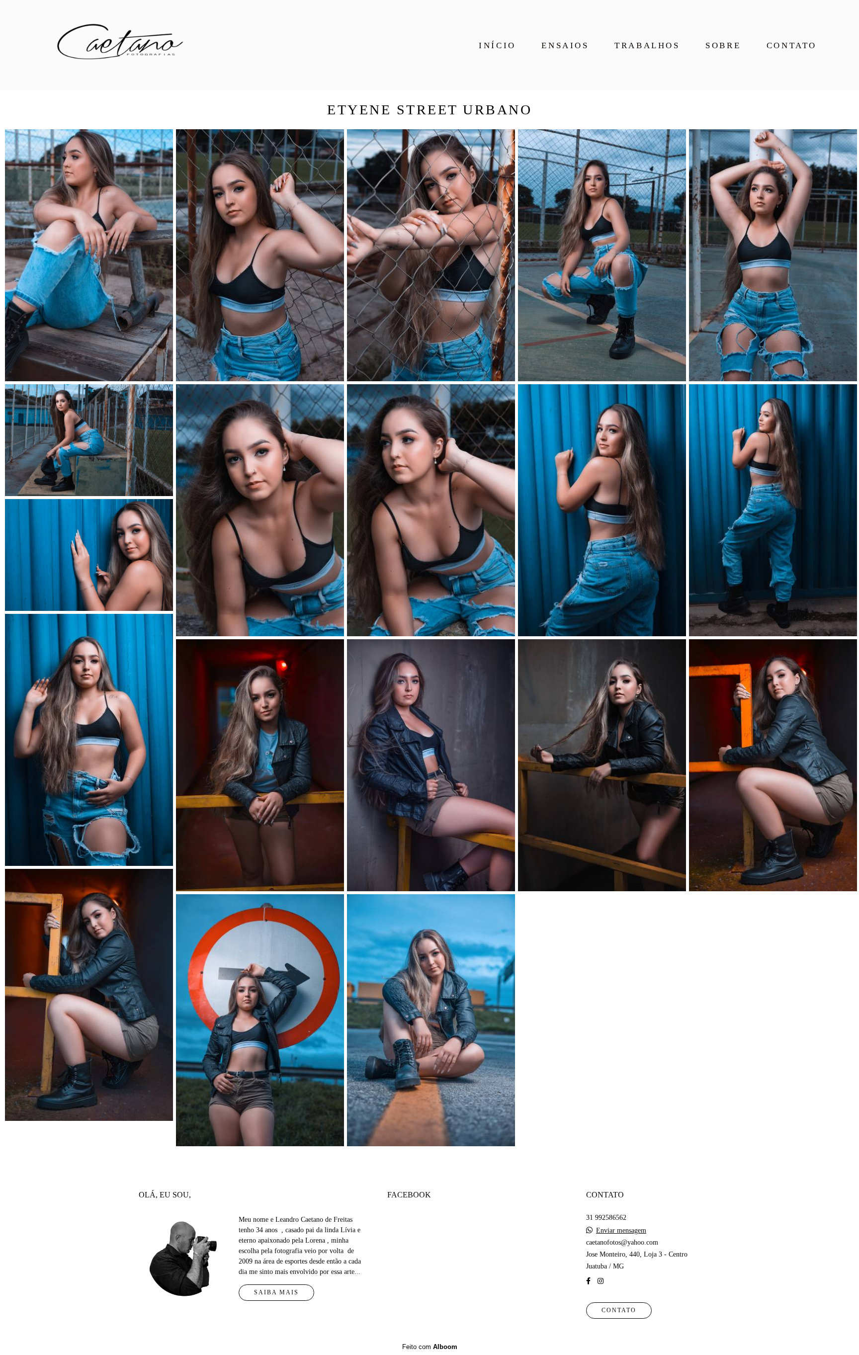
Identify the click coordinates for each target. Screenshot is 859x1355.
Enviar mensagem (621, 1230)
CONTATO (792, 45)
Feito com (429, 1347)
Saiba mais (276, 1292)
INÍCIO (497, 45)
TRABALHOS (647, 45)
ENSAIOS (565, 45)
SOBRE (723, 45)
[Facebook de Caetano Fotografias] (588, 1281)
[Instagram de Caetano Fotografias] (600, 1281)
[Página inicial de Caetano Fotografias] (116, 45)
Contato (618, 1310)
